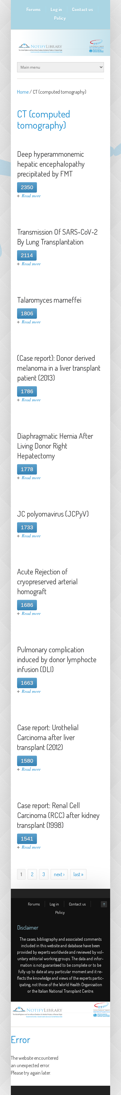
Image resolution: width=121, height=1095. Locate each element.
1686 (27, 605)
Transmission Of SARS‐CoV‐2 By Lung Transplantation (57, 236)
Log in (56, 9)
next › (59, 874)
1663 (27, 683)
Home (23, 92)
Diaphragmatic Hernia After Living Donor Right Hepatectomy (55, 445)
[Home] (60, 1017)
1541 (27, 839)
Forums (33, 9)
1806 (27, 313)
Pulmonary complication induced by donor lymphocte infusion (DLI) (56, 659)
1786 (27, 391)
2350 (27, 187)
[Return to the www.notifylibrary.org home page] (60, 52)
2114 (27, 255)
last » (78, 874)
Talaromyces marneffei (49, 300)
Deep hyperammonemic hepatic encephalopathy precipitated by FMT (51, 163)
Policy (60, 18)
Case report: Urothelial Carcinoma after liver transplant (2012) (47, 737)
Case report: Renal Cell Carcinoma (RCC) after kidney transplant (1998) (58, 815)
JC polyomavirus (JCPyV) (53, 513)
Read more (31, 195)
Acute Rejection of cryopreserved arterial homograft (47, 581)
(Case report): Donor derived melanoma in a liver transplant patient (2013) (59, 367)
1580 (27, 761)
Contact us (82, 9)
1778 (27, 469)
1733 (27, 527)
